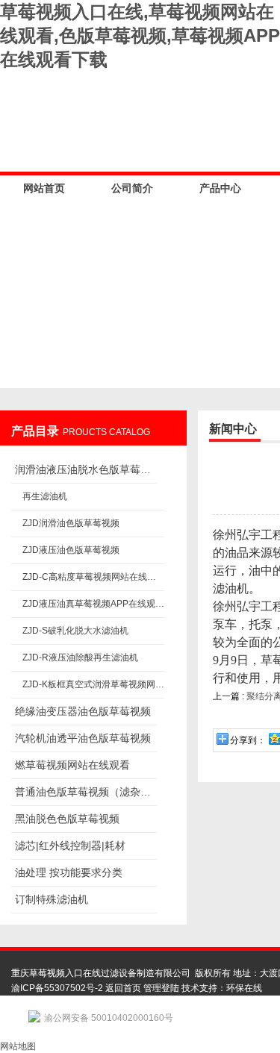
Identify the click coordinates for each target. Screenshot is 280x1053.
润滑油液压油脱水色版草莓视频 (86, 469)
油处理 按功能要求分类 (68, 872)
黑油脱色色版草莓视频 (67, 819)
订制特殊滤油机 (51, 899)
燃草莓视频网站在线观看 (72, 765)
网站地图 (18, 1046)
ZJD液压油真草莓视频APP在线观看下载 (93, 604)
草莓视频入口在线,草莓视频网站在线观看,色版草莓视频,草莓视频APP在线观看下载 (140, 35)
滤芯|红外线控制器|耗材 (70, 846)
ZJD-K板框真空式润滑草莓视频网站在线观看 (93, 684)
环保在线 (244, 988)
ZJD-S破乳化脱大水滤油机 (75, 630)
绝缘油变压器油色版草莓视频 (83, 711)
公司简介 (132, 188)
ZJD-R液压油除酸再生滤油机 (80, 657)
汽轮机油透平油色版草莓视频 (83, 738)
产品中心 (220, 188)
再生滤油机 (44, 496)
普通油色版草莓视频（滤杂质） (86, 792)
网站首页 (44, 188)
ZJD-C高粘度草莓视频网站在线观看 (93, 577)
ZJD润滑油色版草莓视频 (70, 523)
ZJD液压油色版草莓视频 (70, 550)
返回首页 (123, 988)
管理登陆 (161, 988)
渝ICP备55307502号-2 (57, 988)
